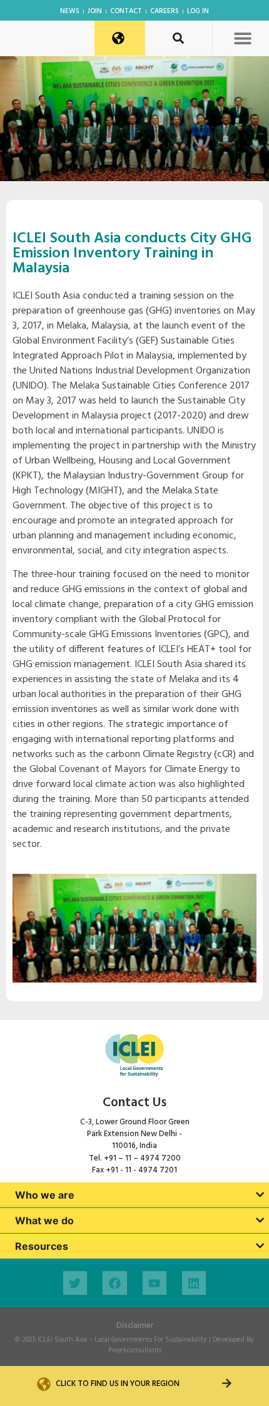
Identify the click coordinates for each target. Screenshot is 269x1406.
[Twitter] (75, 1283)
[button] (242, 38)
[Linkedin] (194, 1283)
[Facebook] (114, 1283)
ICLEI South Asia (62, 1339)
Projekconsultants (134, 1350)
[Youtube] (154, 1283)
